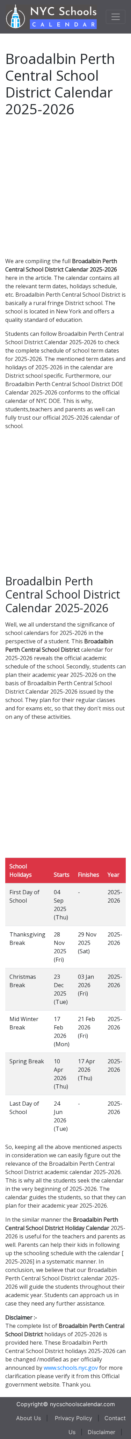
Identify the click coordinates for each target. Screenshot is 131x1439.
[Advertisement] (65, 185)
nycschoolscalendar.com (82, 1404)
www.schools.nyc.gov (71, 1368)
